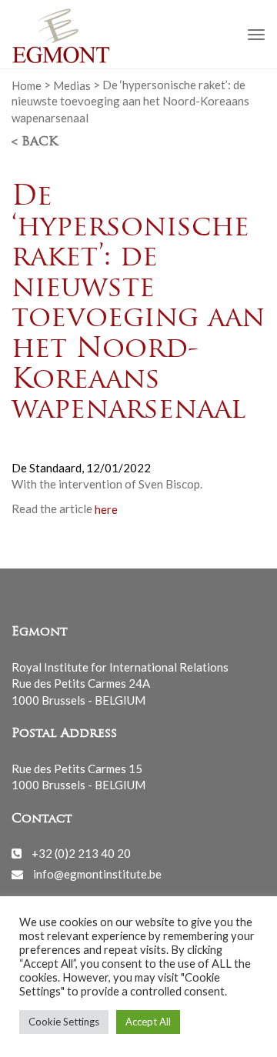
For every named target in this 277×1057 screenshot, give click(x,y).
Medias (72, 85)
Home (27, 85)
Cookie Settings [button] (63, 1021)
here (105, 508)
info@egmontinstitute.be (97, 874)
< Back (35, 142)
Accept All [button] (148, 1021)
